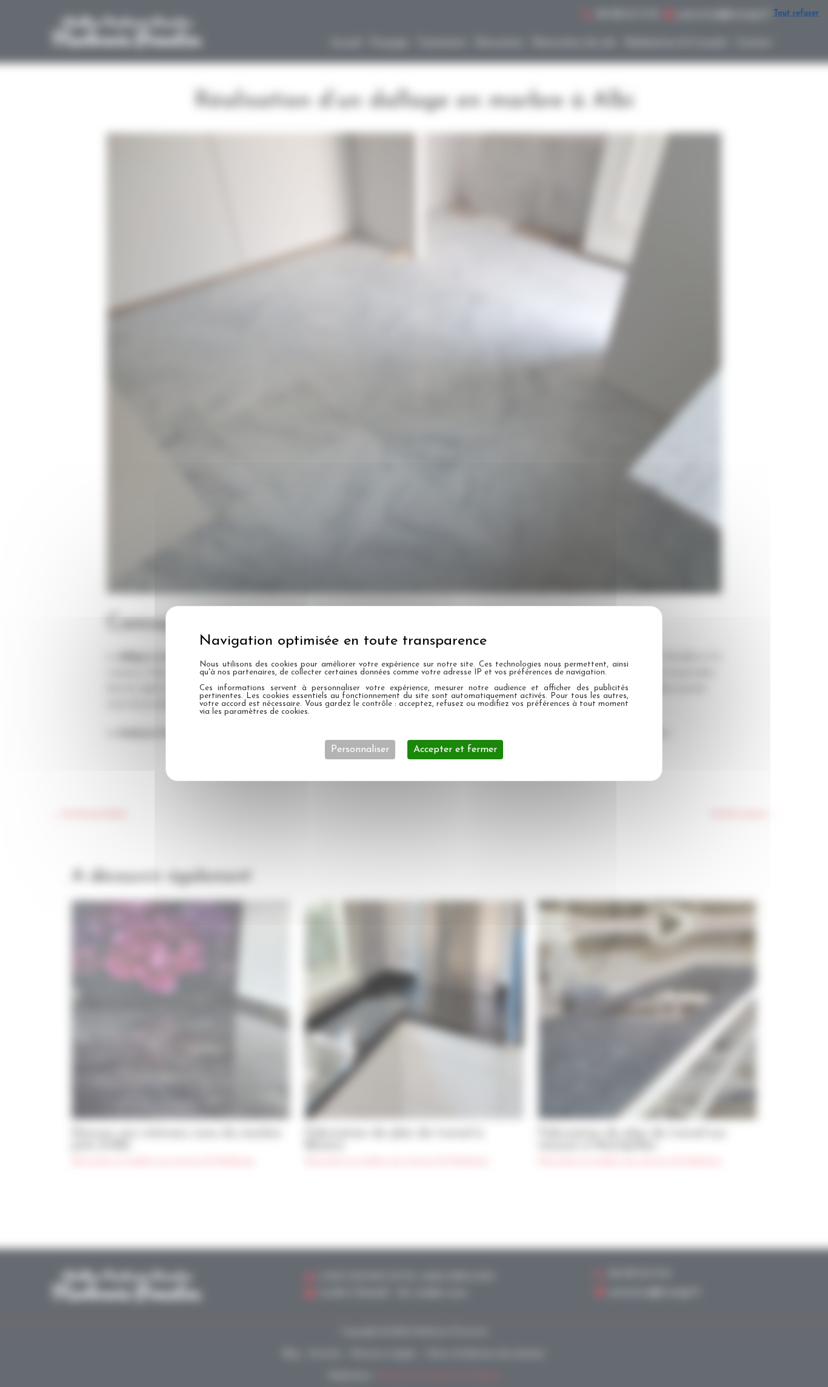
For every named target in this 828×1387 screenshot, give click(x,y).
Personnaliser (360, 749)
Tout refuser (796, 13)
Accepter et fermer (455, 749)
